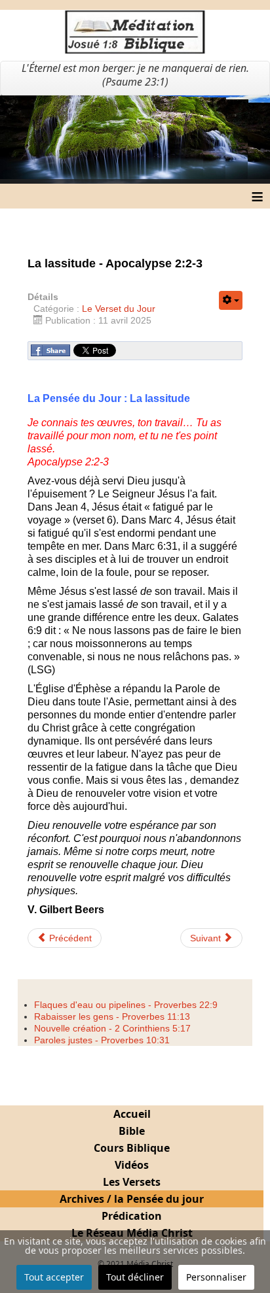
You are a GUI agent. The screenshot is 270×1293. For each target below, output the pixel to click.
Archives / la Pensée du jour (132, 1199)
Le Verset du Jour (118, 308)
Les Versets (132, 1182)
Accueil (132, 1114)
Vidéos (132, 1165)
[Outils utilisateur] (230, 300)
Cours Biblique (132, 1148)
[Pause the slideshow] (230, 139)
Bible (132, 1131)
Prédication (132, 1216)
